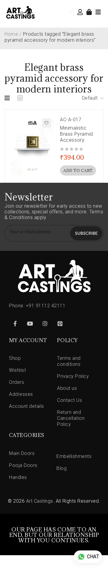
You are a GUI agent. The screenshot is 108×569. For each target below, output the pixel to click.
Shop (15, 358)
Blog (61, 468)
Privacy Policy (73, 376)
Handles (18, 477)
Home (11, 34)
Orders (16, 382)
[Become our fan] (15, 324)
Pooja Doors (23, 465)
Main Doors (21, 453)
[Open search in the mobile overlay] (73, 13)
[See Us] (45, 324)
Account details (26, 406)
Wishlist (17, 370)
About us (67, 388)
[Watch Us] (30, 324)
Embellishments (74, 456)
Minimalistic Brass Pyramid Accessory (76, 134)
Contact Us (69, 400)
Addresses (21, 394)
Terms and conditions (69, 361)
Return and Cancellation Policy (71, 418)
